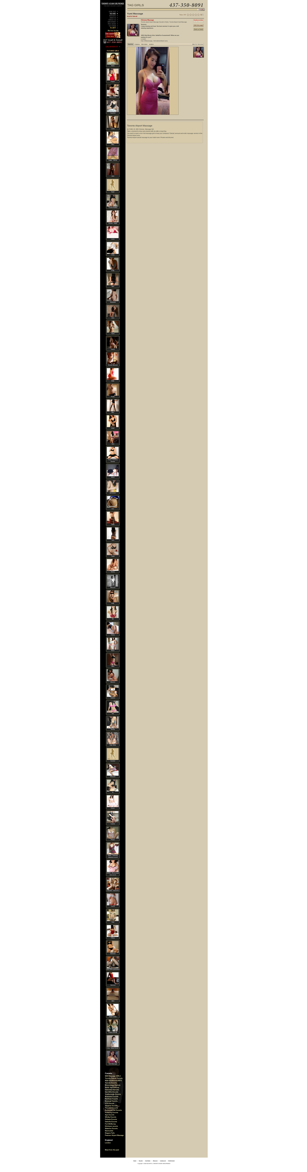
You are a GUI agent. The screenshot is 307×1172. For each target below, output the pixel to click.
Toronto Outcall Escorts (114, 1078)
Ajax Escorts (109, 1115)
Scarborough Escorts (113, 1094)
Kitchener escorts (111, 1126)
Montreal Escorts (111, 1101)
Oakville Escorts (111, 1122)
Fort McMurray (110, 1124)
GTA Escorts (109, 1103)
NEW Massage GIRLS (113, 1076)
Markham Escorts (111, 1099)
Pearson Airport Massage (114, 1135)
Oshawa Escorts (111, 1119)
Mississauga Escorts (112, 1085)
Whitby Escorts (110, 1117)
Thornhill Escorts (111, 1108)
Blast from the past (112, 1150)
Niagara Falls (110, 1133)
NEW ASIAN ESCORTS (113, 1080)
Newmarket (109, 1131)
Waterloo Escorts (111, 1128)
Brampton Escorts (111, 1096)
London (108, 1143)
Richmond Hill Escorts (113, 1110)
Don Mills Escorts (111, 1092)
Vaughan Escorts (111, 1106)
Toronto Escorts (111, 1083)
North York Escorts (112, 1087)
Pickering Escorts (111, 1112)
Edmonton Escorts (112, 1090)
